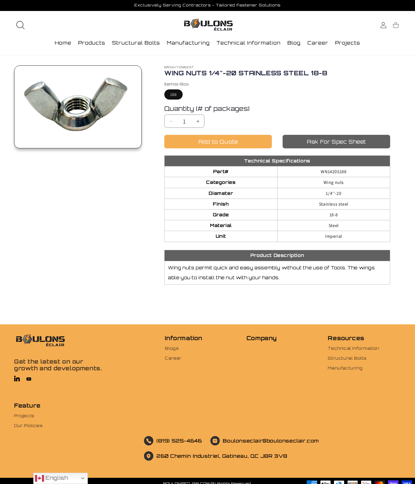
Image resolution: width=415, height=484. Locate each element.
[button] (20, 25)
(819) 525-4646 (179, 441)
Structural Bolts (347, 358)
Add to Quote (218, 141)
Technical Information (353, 348)
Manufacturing (345, 368)
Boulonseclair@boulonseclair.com (271, 441)
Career (173, 358)
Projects (24, 415)
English (56, 477)
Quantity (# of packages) (207, 108)
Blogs (172, 348)
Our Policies (28, 425)
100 (173, 94)
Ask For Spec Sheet (336, 141)
